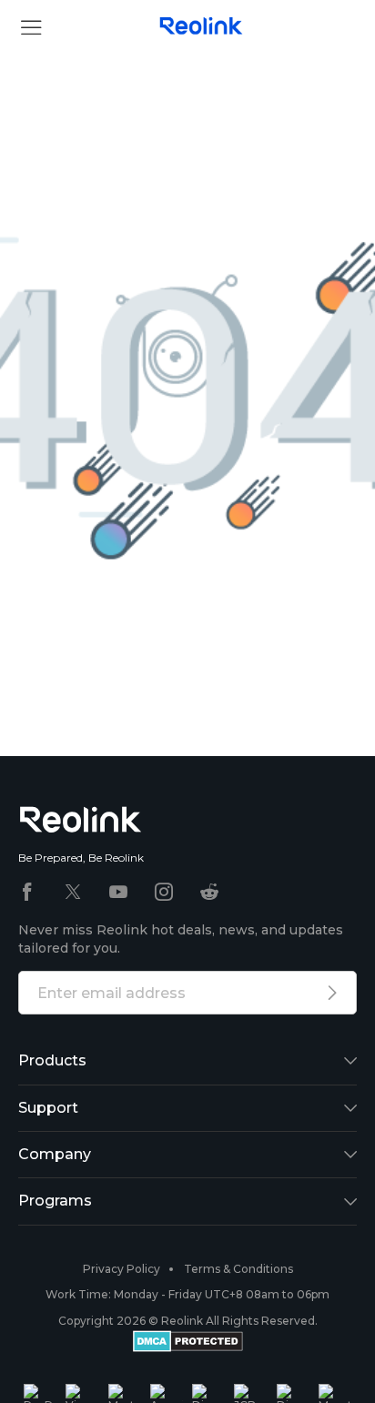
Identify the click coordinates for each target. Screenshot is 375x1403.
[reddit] (209, 893)
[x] (73, 893)
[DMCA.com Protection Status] (188, 1343)
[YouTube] (118, 893)
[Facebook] (27, 893)
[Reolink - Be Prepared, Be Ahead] (201, 27)
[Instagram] (164, 893)
